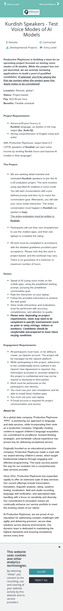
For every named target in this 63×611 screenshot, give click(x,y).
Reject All (41, 580)
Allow (41, 571)
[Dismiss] (59, 546)
